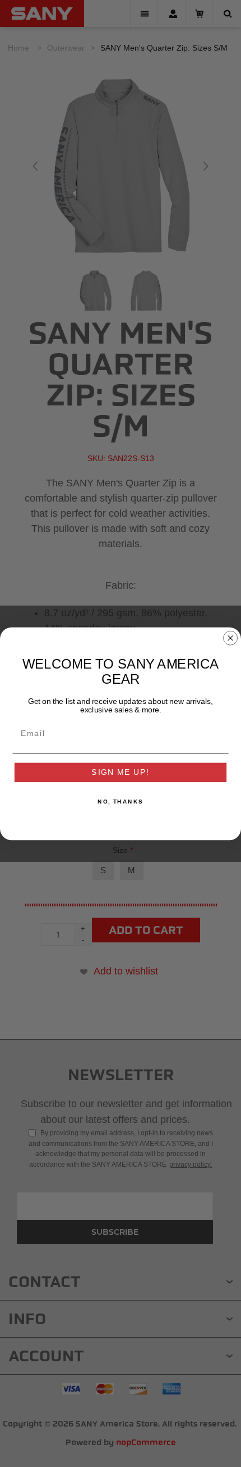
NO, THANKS (120, 801)
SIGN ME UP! (120, 772)
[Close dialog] (231, 638)
